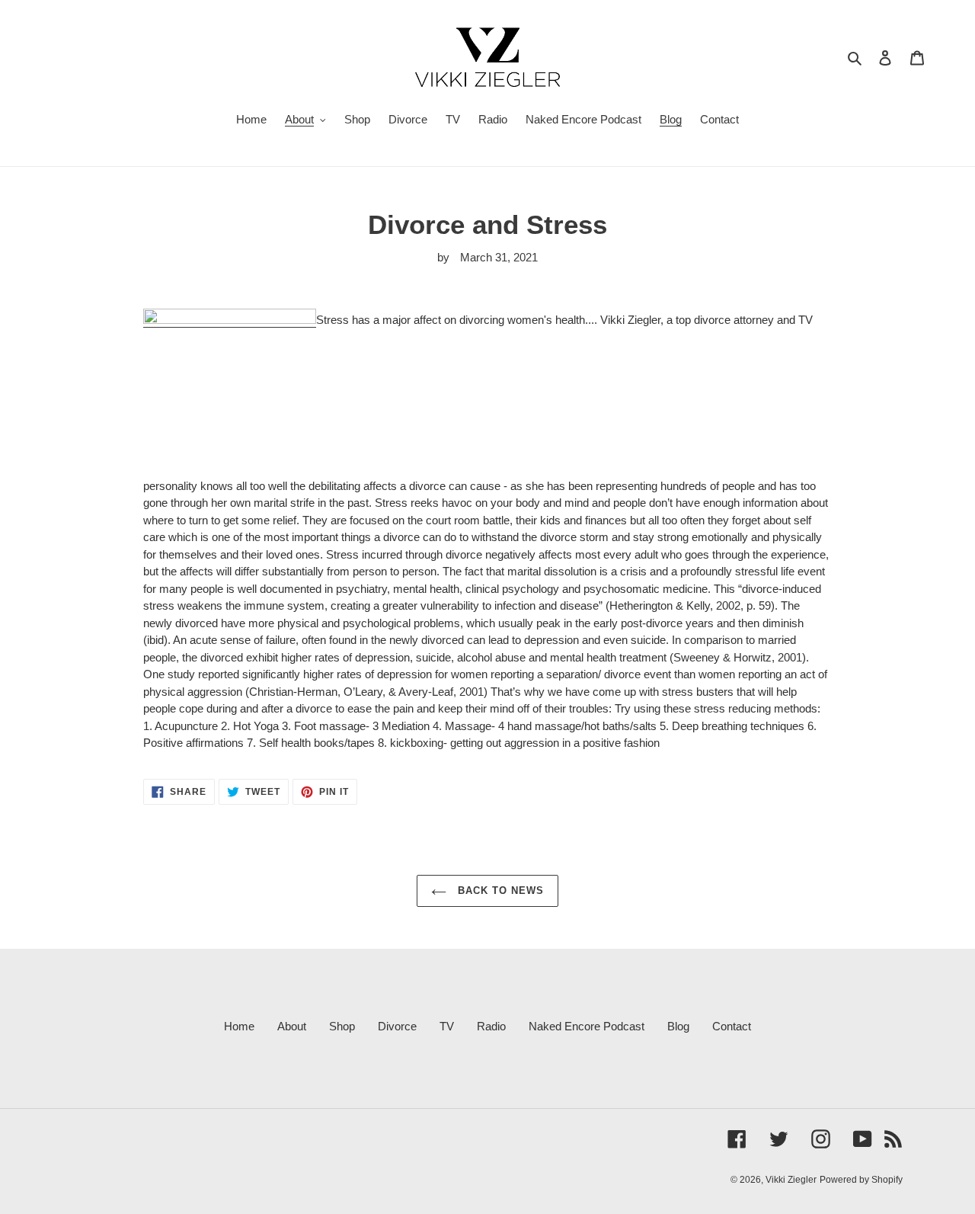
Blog (678, 1026)
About (291, 1026)
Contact (731, 1026)
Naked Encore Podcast (586, 1026)
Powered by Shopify (861, 1179)
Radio (491, 1026)
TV (447, 1026)
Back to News (499, 890)
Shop (342, 1026)
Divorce (397, 1026)
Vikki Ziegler (791, 1179)
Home (239, 1026)
